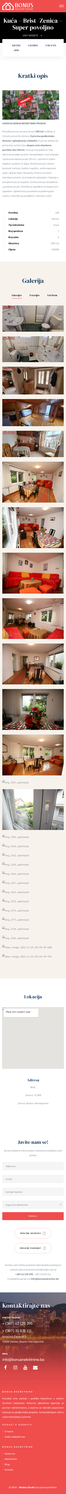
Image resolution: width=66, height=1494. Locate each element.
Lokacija (51, 45)
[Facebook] (5, 1367)
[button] (33, 1233)
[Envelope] (35, 1367)
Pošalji (33, 1216)
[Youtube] (25, 1367)
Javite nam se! (33, 1142)
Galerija (33, 45)
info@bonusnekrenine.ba (45, 1278)
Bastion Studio (27, 1487)
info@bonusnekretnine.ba (23, 1359)
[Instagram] (15, 1367)
